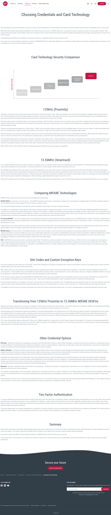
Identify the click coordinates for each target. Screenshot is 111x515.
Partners (34, 3)
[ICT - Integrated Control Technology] (5, 3)
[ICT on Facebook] (2, 485)
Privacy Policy (43, 505)
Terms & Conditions (35, 505)
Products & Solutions (10, 475)
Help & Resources (44, 3)
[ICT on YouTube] (8, 485)
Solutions (20, 3)
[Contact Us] (91, 3)
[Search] (108, 3)
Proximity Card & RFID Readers (34, 475)
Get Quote (102, 3)
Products (27, 3)
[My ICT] (95, 3)
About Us (13, 3)
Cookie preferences (52, 505)
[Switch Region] (88, 3)
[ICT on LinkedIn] (5, 485)
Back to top (56, 513)
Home (2, 475)
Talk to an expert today (55, 468)
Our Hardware (21, 475)
